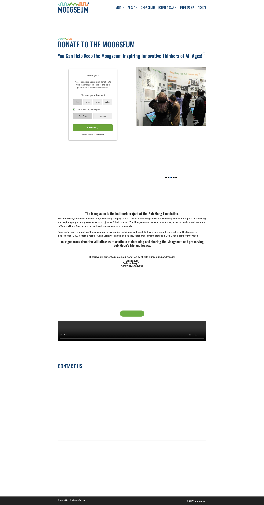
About (131, 7)
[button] (165, 177)
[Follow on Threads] (60, 430)
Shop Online (148, 7)
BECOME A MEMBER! (132, 313)
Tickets (202, 7)
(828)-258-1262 (65, 375)
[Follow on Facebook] (71, 430)
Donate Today (166, 7)
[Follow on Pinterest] (82, 430)
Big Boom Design (77, 500)
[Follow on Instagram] (76, 430)
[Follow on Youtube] (65, 430)
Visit (118, 7)
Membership (187, 7)
